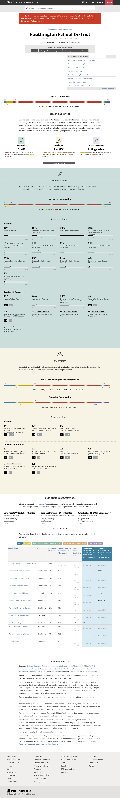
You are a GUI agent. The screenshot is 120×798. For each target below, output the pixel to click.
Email (6, 523)
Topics (9, 766)
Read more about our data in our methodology (37, 744)
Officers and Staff (41, 762)
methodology (91, 671)
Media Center (39, 772)
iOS (62, 769)
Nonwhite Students (52, 549)
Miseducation (31, 2)
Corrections (12, 781)
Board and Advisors (42, 759)
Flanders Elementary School (78, 67)
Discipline (104, 552)
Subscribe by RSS (69, 759)
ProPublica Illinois (14, 759)
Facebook (65, 766)
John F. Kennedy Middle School (79, 75)
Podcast (64, 772)
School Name (13, 548)
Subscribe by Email (69, 756)
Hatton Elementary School (77, 71)
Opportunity (89, 552)
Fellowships (46, 766)
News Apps (11, 772)
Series (9, 769)
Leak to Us (93, 756)
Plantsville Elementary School (78, 82)
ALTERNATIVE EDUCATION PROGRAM (81, 60)
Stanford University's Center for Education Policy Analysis (48, 669)
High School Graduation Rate (77, 551)
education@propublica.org (53, 732)
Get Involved (12, 775)
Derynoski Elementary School (78, 64)
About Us (38, 756)
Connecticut (66, 29)
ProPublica (11, 756)
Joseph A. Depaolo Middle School (80, 78)
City (39, 548)
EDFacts (75, 669)
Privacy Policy (39, 781)
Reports (37, 769)
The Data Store (13, 762)
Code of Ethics (40, 778)
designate (43, 503)
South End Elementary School (79, 86)
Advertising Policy (41, 775)
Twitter (64, 762)
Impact (10, 778)
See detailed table (107, 88)
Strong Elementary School (18, 626)
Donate (109, 2)
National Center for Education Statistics (42, 666)
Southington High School (18, 623)
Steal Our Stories (96, 759)
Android (71, 769)
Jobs (36, 766)
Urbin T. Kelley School (16, 641)
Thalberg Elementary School (19, 634)
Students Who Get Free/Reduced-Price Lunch (64, 550)
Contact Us (93, 762)
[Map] (34, 70)
